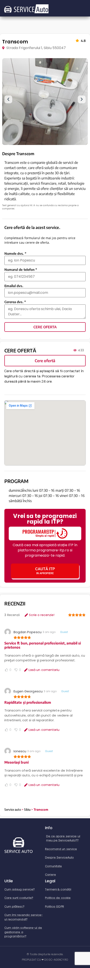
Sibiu (27, 809)
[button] (8, 99)
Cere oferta (45, 327)
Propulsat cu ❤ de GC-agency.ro (45, 959)
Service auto (12, 809)
